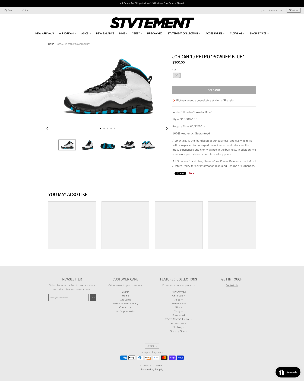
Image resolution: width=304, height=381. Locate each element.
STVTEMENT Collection (177, 319)
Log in (262, 10)
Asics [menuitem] (84, 33)
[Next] (167, 128)
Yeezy (177, 311)
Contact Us (125, 307)
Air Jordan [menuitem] (66, 33)
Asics (177, 299)
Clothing (177, 327)
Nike (177, 307)
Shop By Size (177, 331)
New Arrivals (179, 291)
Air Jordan (177, 295)
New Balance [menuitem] (105, 33)
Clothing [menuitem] (236, 33)
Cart (295, 10)
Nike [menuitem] (122, 33)
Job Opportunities (125, 311)
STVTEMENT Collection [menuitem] (183, 33)
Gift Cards (125, 299)
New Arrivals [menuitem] (44, 33)
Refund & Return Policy (125, 303)
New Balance (179, 303)
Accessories (177, 323)
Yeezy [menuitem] (136, 33)
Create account (276, 10)
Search (125, 291)
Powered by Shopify (152, 369)
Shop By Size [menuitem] (258, 33)
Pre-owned (178, 315)
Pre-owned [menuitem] (154, 33)
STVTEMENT (157, 365)
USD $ (23, 10)
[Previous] (48, 128)
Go (93, 297)
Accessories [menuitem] (213, 33)
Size (174, 69)
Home (51, 44)
